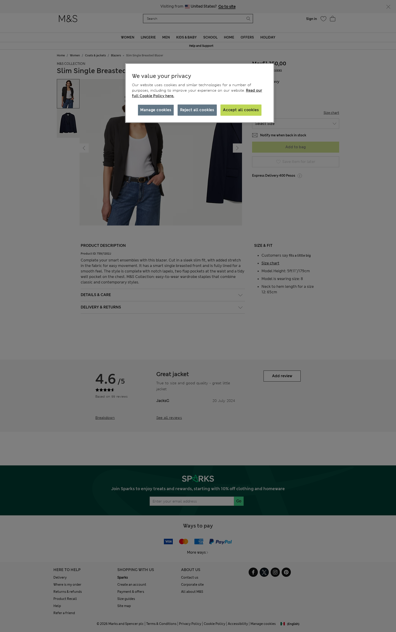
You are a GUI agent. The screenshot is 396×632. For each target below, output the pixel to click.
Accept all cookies (241, 109)
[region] (199, 93)
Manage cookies (155, 109)
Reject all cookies (197, 109)
